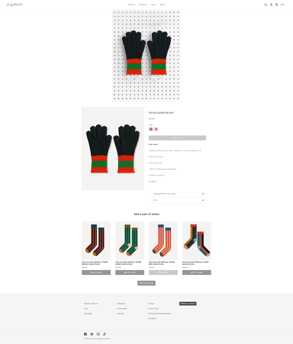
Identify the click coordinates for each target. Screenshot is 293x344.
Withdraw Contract (188, 304)
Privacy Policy (153, 308)
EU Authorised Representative (159, 313)
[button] (151, 129)
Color (150, 125)
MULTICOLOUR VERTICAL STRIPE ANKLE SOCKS (195, 263)
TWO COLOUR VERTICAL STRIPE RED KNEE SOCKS (162, 263)
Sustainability (122, 308)
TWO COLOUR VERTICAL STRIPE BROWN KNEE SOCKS (95, 263)
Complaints (152, 318)
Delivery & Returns (91, 304)
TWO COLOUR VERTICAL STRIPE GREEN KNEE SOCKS (128, 263)
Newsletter (88, 313)
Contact (151, 304)
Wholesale (121, 304)
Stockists (120, 313)
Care (86, 308)
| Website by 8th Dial (103, 339)
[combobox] (268, 4)
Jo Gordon (93, 339)
